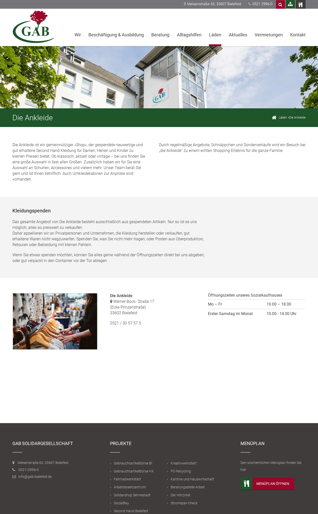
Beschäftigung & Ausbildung (116, 34)
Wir (78, 34)
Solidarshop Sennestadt (132, 495)
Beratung (160, 34)
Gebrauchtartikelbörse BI (133, 463)
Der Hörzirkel (180, 495)
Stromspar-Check (184, 503)
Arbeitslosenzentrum (130, 487)
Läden (215, 34)
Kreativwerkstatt (184, 463)
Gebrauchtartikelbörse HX (134, 471)
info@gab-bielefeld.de (35, 477)
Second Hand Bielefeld (131, 511)
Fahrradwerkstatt (127, 479)
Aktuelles (238, 34)
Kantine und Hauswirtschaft (192, 479)
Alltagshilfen (189, 34)
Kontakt (298, 34)
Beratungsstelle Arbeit (188, 487)
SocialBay (121, 503)
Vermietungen (269, 34)
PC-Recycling (181, 471)
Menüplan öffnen (272, 484)
